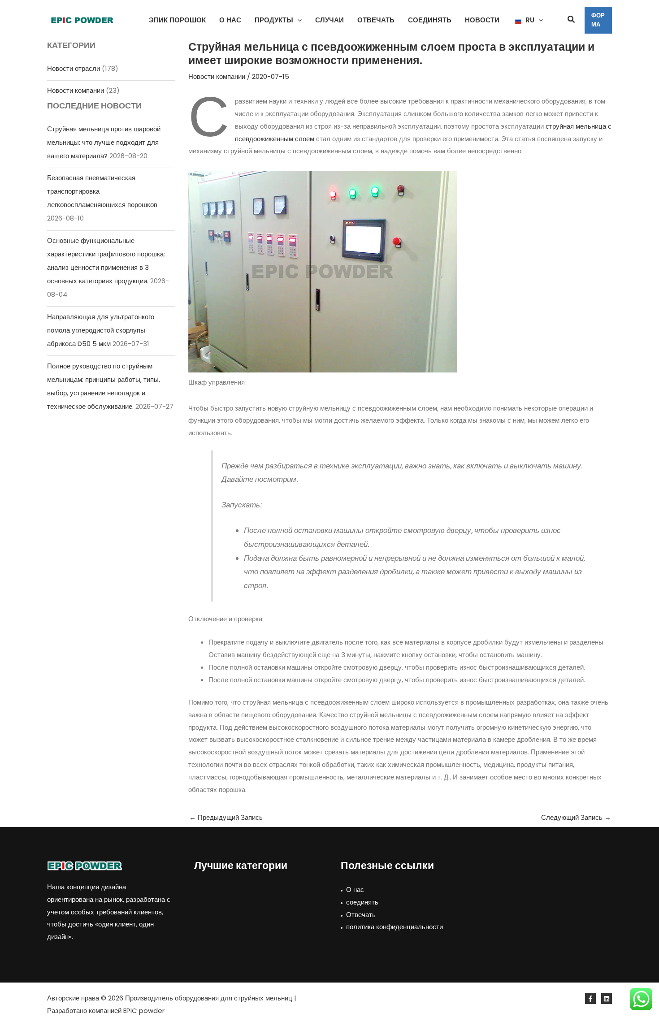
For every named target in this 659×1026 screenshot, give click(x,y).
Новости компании (75, 90)
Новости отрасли (73, 68)
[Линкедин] (606, 998)
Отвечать (361, 914)
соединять (362, 902)
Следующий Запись (576, 817)
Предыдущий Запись (226, 817)
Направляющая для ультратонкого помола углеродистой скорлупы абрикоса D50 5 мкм (100, 330)
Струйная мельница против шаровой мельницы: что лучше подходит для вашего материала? (103, 142)
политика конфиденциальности (394, 926)
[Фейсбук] (590, 998)
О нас (355, 889)
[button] (297, 20)
